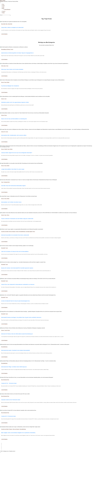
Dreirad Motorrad (7, 9)
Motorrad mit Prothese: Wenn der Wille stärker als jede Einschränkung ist (17, 333)
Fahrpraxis (10, 429)
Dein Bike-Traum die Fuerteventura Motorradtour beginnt (13, 185)
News (3, 4)
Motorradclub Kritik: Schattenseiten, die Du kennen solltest (13, 135)
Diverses (2, 82)
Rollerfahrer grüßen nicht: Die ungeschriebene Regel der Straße (15, 102)
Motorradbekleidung (22, 231)
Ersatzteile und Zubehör (5, 231)
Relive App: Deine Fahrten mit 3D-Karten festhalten (12, 69)
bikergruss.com (2, 1)
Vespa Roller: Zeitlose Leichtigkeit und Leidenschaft (12, 27)
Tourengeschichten (7, 182)
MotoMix (5, 149)
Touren (3, 5)
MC (4, 131)
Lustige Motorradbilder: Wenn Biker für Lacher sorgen (12, 169)
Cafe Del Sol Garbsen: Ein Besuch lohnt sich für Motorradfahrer (15, 251)
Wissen (3, 12)
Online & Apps (3, 65)
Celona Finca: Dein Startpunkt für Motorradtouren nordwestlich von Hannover (17, 284)
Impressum (4, 443)
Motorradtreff (3, 264)
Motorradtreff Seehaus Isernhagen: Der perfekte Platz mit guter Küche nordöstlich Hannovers (21, 317)
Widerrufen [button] (4, 448)
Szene (3, 7)
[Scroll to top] (0, 452)
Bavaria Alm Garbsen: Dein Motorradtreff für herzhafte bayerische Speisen (17, 268)
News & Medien (6, 82)
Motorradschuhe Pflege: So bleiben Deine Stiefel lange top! (14, 366)
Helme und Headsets (12, 231)
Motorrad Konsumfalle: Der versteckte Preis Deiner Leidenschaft (15, 235)
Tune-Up (3, 11)
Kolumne (2, 98)
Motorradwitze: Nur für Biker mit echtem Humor (11, 202)
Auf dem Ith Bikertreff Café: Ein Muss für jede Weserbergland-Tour (15, 300)
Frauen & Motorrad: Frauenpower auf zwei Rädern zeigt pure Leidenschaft (17, 218)
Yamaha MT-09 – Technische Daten (9, 383)
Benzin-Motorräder (4, 379)
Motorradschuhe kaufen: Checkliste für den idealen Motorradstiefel (15, 350)
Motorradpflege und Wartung (5, 49)
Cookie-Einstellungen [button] (6, 446)
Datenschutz (4, 444)
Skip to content (2, 0)
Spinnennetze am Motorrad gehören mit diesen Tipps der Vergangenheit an (17, 52)
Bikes (3, 8)
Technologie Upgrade (29, 231)
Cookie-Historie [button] (5, 447)
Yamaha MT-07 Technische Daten (8, 416)
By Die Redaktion (4, 59)
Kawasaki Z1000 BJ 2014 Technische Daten (10, 399)
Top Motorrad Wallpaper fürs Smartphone (10, 85)
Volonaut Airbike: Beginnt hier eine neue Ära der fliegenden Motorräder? (16, 152)
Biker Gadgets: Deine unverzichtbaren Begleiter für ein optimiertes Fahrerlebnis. (18, 432)
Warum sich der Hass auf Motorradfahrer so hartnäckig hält (14, 118)
